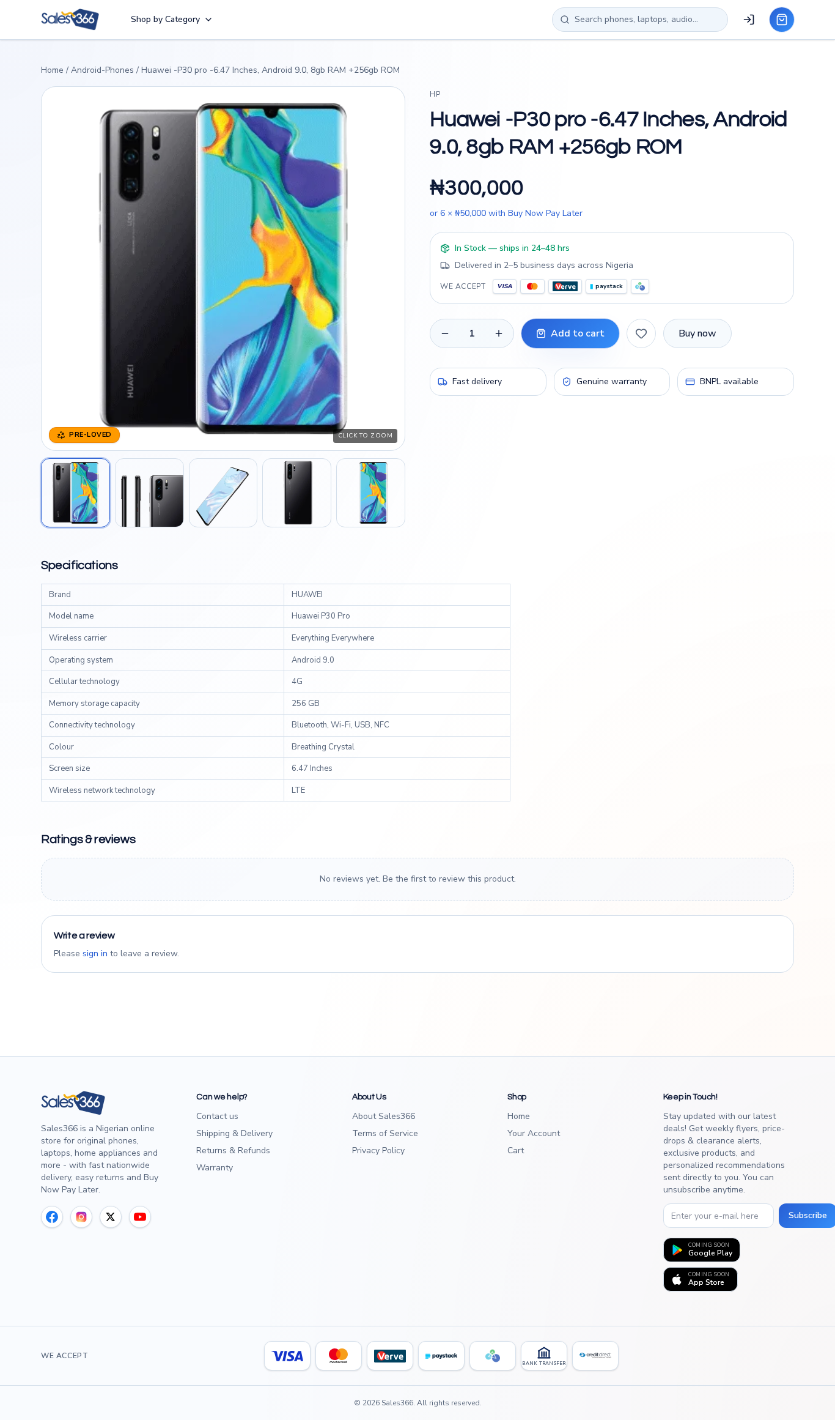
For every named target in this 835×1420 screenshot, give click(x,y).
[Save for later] (641, 333)
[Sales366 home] (70, 20)
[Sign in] (749, 19)
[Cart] (782, 19)
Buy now (697, 333)
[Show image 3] (223, 492)
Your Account (533, 1133)
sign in (95, 953)
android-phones (102, 70)
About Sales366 (383, 1116)
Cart (515, 1150)
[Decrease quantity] (445, 333)
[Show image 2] (149, 492)
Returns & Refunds (233, 1150)
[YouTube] (140, 1217)
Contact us (217, 1116)
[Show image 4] (296, 492)
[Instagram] (81, 1217)
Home (52, 70)
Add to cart (578, 333)
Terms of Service (385, 1133)
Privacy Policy (378, 1150)
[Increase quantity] (498, 333)
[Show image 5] (370, 492)
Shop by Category (165, 19)
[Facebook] (52, 1217)
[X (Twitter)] (111, 1217)
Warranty (214, 1167)
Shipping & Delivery (234, 1133)
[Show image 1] (75, 492)
